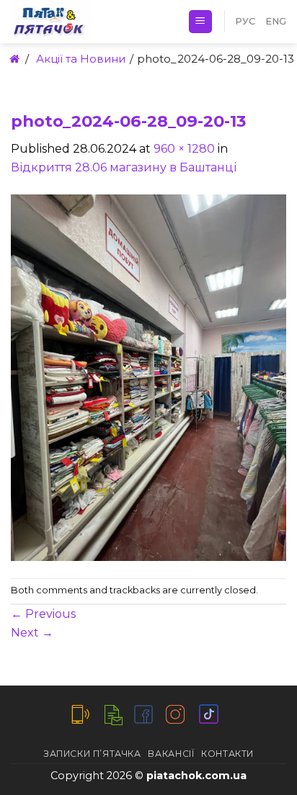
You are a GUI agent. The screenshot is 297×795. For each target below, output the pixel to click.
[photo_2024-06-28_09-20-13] (148, 376)
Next (32, 632)
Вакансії (171, 753)
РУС (245, 21)
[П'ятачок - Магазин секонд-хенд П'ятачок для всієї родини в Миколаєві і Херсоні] (88, 21)
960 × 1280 (184, 149)
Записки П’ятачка (92, 753)
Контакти (227, 753)
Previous (43, 614)
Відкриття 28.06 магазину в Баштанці (123, 167)
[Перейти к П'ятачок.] (13, 59)
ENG (275, 21)
